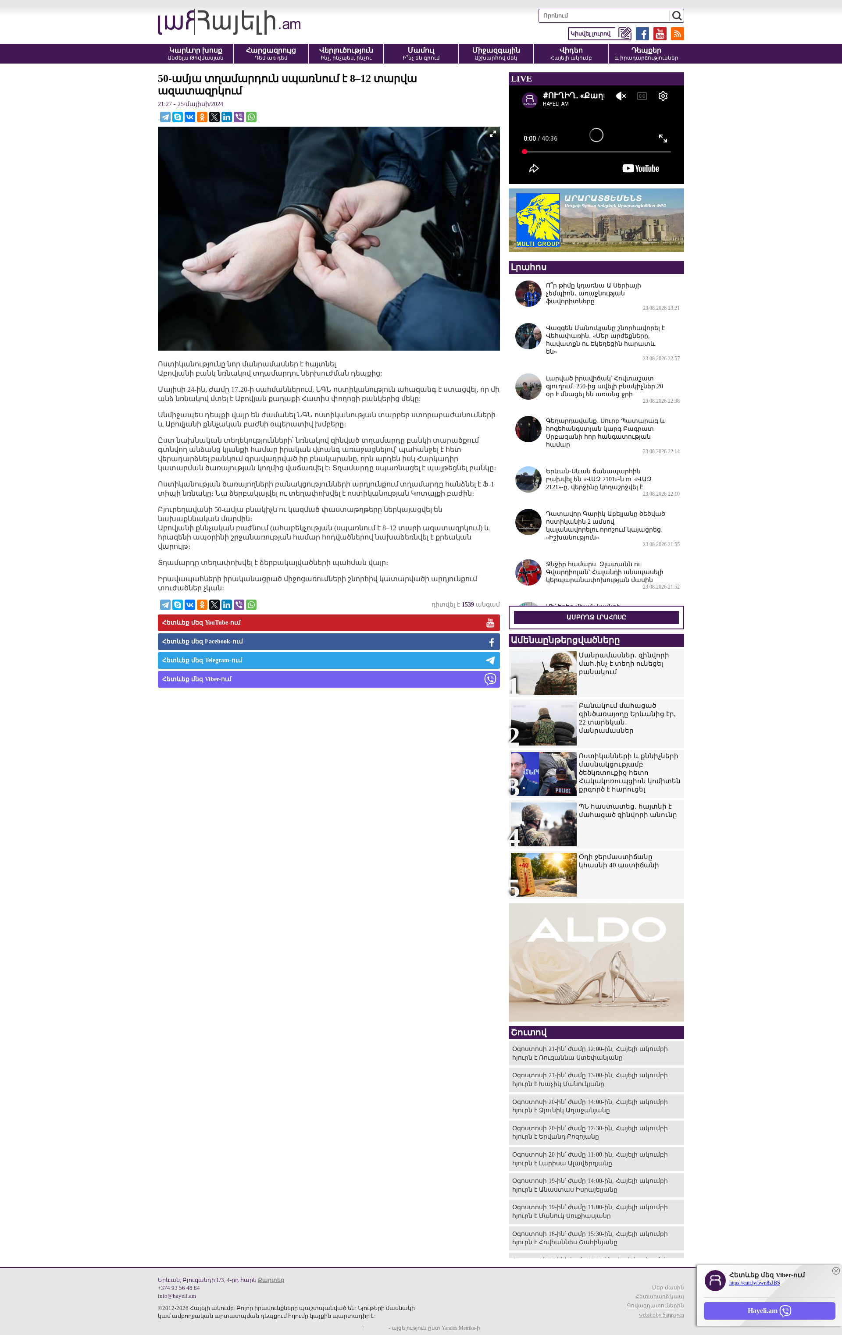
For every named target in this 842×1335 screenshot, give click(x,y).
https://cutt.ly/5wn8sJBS (754, 1282)
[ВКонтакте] (190, 117)
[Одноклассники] (202, 117)
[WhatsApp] (251, 117)
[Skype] (177, 117)
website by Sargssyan (661, 1315)
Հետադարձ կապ (659, 1296)
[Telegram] (165, 117)
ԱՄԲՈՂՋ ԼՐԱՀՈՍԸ (596, 617)
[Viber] (239, 117)
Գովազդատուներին (655, 1306)
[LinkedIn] (226, 117)
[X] (214, 117)
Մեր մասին (668, 1288)
